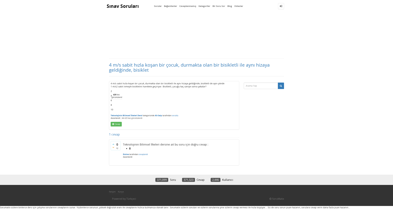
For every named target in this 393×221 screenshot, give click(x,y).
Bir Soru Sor (218, 6)
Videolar (238, 6)
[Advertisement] (196, 35)
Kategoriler (204, 6)
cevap (117, 124)
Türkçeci (131, 198)
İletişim (112, 191)
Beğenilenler (170, 6)
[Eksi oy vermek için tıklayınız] (113, 147)
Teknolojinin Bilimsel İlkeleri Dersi (126, 115)
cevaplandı (143, 154)
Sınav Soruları (123, 6)
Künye (121, 191)
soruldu (175, 115)
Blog (229, 6)
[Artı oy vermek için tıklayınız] (113, 144)
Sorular (158, 6)
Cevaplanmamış (187, 6)
